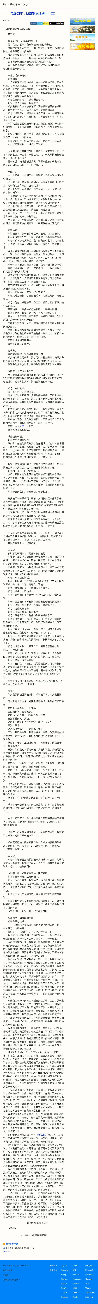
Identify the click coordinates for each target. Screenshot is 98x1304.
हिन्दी (74, 1270)
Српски (88, 1279)
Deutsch (64, 1279)
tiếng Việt (89, 1297)
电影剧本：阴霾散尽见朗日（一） (20, 1248)
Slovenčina (89, 1274)
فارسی (64, 1292)
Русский (89, 1270)
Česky (63, 1274)
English (64, 1283)
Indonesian (77, 1279)
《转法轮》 (41, 1134)
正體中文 (53, 1266)
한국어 (76, 1292)
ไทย (87, 1283)
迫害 (22, 426)
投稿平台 (6, 1275)
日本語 (76, 1288)
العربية (64, 1265)
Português (89, 1265)
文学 (25, 4)
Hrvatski (76, 1274)
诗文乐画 (15, 4)
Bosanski (64, 1270)
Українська (90, 1292)
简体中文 (53, 1270)
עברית (75, 1265)
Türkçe (88, 1288)
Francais (64, 1297)
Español (64, 1288)
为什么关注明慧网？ (11, 1280)
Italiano (76, 1283)
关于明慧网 (7, 1270)
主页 (4, 4)
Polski (75, 1297)
